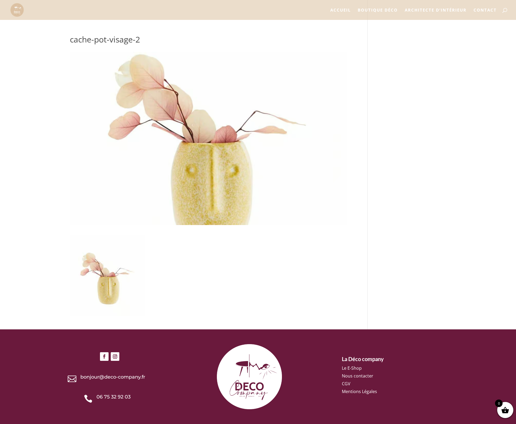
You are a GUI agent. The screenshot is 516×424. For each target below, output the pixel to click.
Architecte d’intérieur (436, 10)
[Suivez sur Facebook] (104, 356)
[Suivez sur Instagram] (115, 356)
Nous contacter (357, 376)
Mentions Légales (359, 391)
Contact (485, 10)
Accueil (340, 10)
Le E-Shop (352, 368)
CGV (346, 384)
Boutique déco (378, 10)
